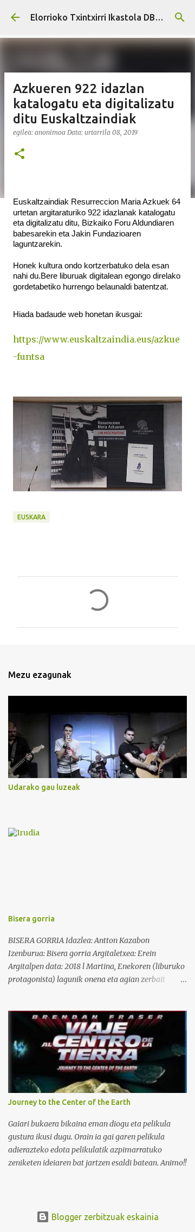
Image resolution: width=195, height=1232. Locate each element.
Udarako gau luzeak (44, 787)
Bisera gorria (31, 918)
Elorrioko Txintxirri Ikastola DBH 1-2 (103, 17)
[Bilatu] (179, 17)
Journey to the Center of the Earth (69, 1102)
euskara (31, 517)
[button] (19, 154)
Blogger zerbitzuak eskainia (104, 1217)
